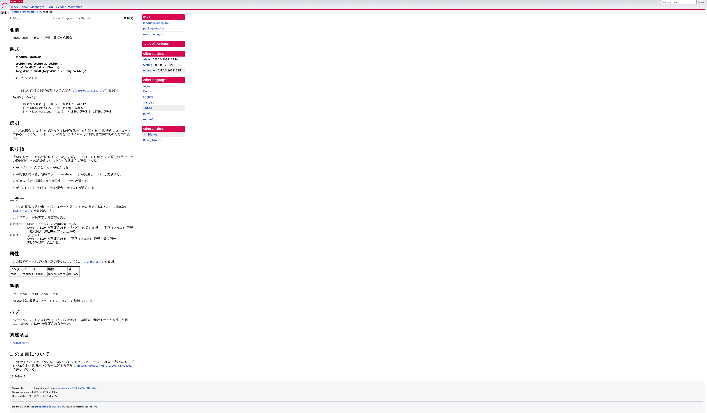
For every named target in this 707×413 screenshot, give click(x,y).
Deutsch (148, 91)
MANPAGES (16, 1)
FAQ (50, 7)
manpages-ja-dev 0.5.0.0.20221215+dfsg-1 (76, 388)
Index (14, 7)
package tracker (153, 28)
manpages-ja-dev (32, 11)
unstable (16, 11)
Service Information (69, 7)
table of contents (156, 43)
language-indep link (156, 23)
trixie (146, 59)
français (148, 102)
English (148, 97)
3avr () (153, 140)
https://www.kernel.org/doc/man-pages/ (105, 365)
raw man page (152, 34)
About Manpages (33, 7)
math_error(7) (22, 210)
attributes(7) (93, 261)
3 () (151, 134)
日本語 (147, 108)
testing (147, 65)
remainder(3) (22, 342)
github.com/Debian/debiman (49, 406)
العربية (147, 85)
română (148, 119)
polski (147, 113)
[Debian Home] (4, 7)
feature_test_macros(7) (90, 90)
